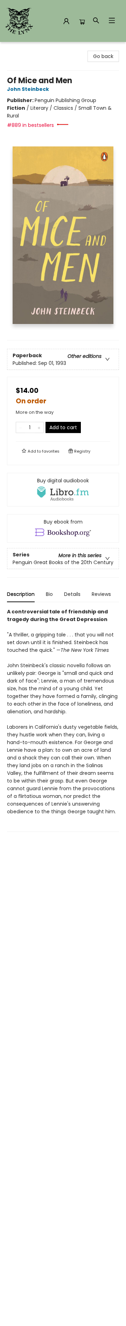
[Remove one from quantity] (20, 427)
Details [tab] (72, 594)
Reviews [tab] (101, 594)
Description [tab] (21, 594)
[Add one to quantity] (39, 427)
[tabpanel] (63, 720)
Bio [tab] (49, 594)
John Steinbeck (28, 89)
